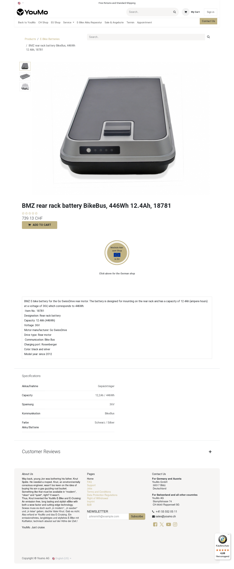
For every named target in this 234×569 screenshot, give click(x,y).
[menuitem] (27, 22)
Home (90, 478)
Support (91, 485)
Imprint (91, 501)
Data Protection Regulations (102, 495)
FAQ (89, 482)
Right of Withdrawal (97, 498)
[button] (41, 128)
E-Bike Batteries (50, 39)
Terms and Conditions (99, 491)
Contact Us (208, 21)
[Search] (174, 12)
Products (30, 39)
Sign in (210, 12)
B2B (89, 504)
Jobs (89, 488)
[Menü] (228, 535)
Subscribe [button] (137, 516)
